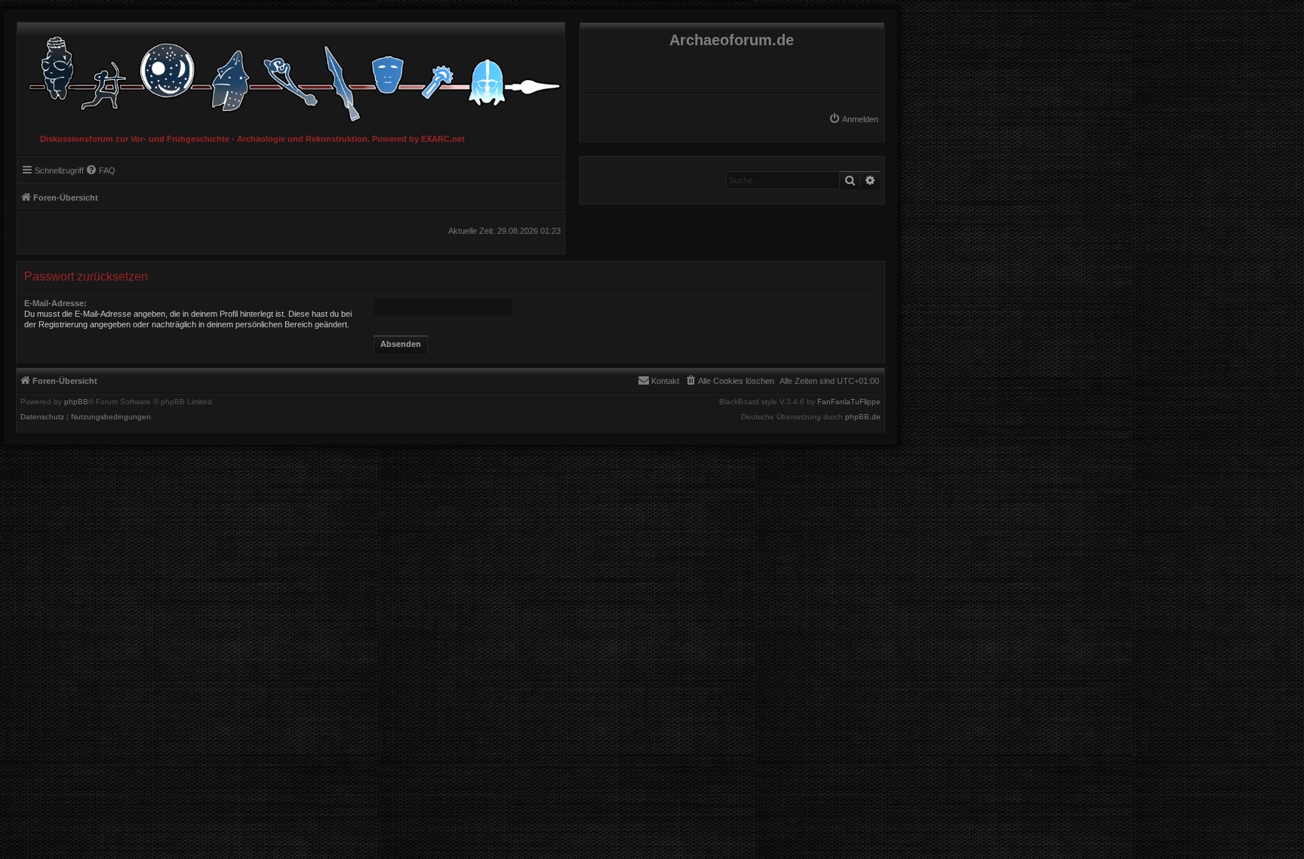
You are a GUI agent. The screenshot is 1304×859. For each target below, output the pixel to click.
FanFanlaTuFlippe (849, 402)
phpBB (76, 402)
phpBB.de (863, 417)
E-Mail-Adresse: (55, 303)
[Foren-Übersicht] (290, 75)
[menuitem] (853, 119)
